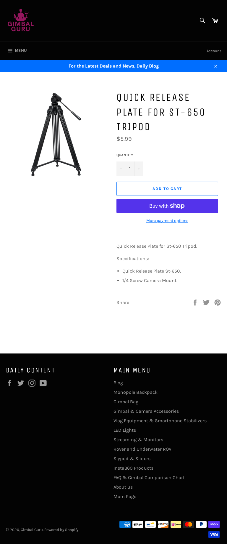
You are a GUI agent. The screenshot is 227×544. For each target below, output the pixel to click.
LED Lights (125, 430)
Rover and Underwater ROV (142, 449)
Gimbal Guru (32, 529)
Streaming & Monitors (138, 439)
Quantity (124, 155)
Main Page (125, 496)
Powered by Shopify (61, 529)
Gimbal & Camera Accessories (146, 411)
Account (214, 51)
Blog (118, 382)
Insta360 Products (133, 468)
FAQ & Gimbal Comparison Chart (149, 477)
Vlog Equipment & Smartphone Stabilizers (160, 420)
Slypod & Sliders (132, 458)
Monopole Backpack (136, 392)
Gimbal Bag (126, 401)
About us (123, 487)
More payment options (167, 220)
